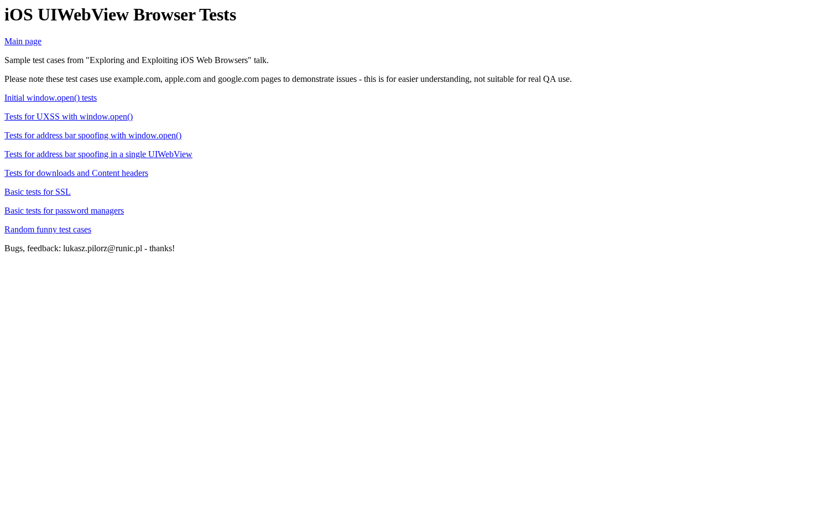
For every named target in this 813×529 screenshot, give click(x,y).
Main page (22, 41)
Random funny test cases (47, 229)
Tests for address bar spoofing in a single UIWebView (98, 154)
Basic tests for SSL (37, 191)
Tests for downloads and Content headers (76, 173)
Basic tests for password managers (64, 210)
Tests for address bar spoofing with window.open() (92, 135)
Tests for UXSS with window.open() (68, 116)
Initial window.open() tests (50, 97)
